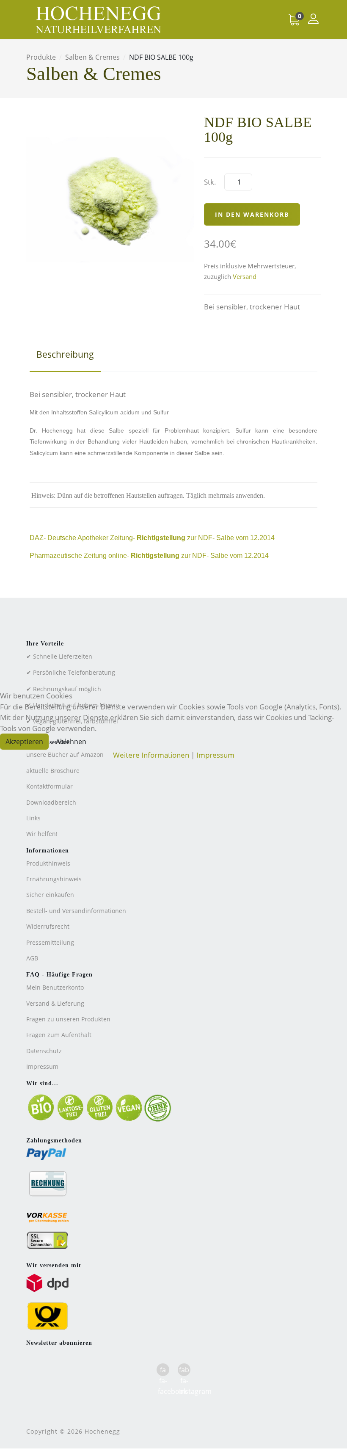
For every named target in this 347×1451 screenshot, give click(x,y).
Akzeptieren (24, 741)
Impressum (215, 755)
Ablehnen (71, 741)
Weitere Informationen (151, 755)
